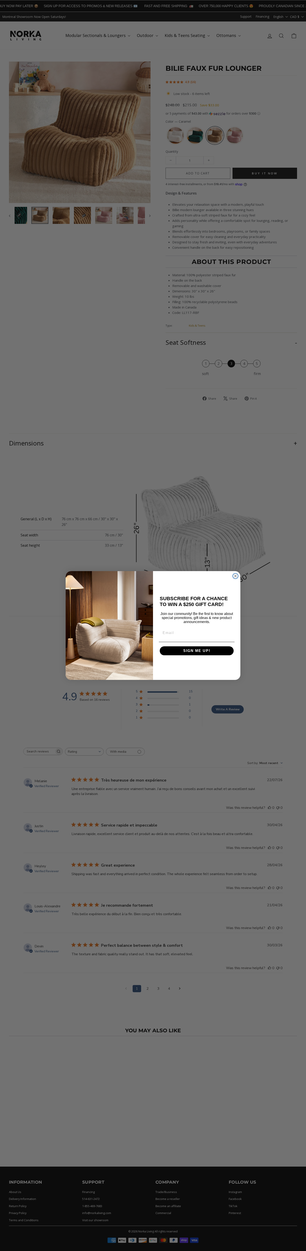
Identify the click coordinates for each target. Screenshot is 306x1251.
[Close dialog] (235, 576)
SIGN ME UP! (196, 651)
